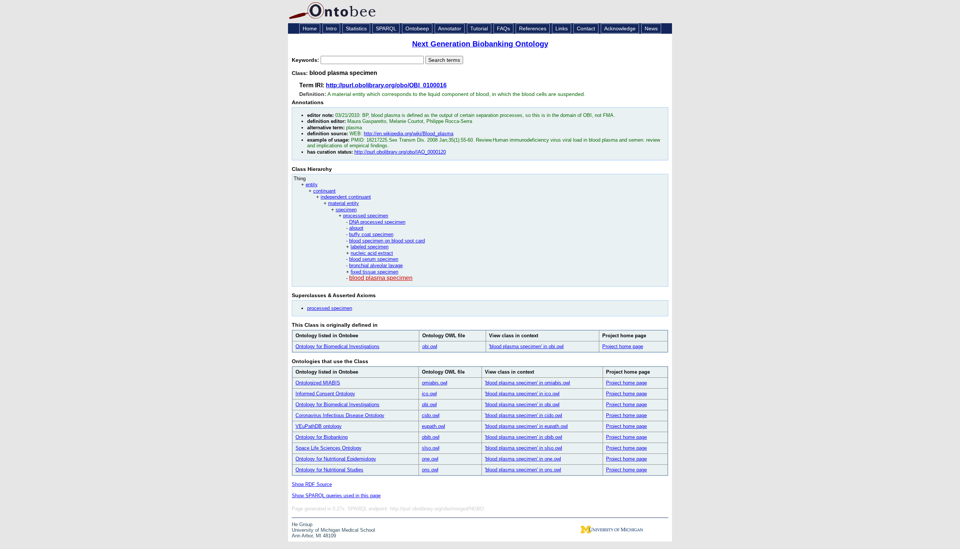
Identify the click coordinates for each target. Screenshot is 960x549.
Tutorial (479, 28)
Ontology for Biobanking (322, 437)
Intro (331, 28)
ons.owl (430, 470)
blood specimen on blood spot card (387, 241)
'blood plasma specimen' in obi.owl (526, 346)
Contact (586, 28)
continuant (324, 191)
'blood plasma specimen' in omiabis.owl (527, 383)
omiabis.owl (434, 383)
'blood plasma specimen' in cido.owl (523, 415)
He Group (302, 524)
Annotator (449, 28)
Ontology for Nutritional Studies (329, 470)
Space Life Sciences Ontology (329, 448)
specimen (346, 209)
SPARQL (386, 28)
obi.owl (429, 346)
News (651, 28)
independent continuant (346, 197)
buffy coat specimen (371, 234)
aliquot (356, 228)
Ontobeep (417, 28)
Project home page (622, 346)
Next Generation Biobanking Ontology (480, 44)
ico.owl (429, 393)
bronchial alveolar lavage (376, 265)
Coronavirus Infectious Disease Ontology (340, 415)
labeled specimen (369, 247)
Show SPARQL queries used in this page (336, 495)
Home (310, 28)
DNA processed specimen (377, 222)
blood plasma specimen (380, 278)
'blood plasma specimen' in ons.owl (523, 470)
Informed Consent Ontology (325, 393)
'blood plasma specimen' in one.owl (523, 459)
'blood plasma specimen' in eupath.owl (526, 426)
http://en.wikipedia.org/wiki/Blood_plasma (408, 133)
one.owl (430, 459)
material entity (343, 203)
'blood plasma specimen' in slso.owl (523, 448)
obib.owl (431, 437)
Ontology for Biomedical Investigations (338, 346)
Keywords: (306, 60)
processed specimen (365, 215)
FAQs (503, 28)
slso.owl (431, 448)
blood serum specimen (373, 259)
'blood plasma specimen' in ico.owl (522, 393)
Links (561, 28)
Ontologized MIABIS (318, 383)
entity (312, 184)
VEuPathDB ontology (319, 426)
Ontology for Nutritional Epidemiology (336, 459)
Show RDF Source (312, 484)
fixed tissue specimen (374, 272)
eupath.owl (433, 426)
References (532, 28)
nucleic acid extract (372, 253)
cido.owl (431, 415)
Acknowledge (620, 28)
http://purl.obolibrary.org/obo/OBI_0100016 (386, 85)
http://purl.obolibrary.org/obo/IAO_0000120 (400, 152)
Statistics (356, 28)
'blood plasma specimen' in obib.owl (523, 437)
